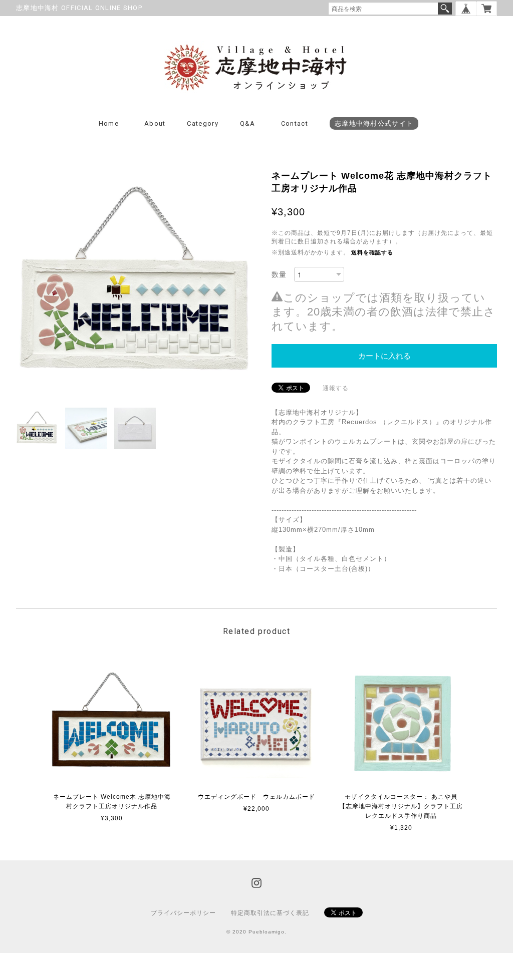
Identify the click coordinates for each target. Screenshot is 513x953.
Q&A (247, 123)
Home (109, 123)
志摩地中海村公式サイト (374, 123)
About (155, 123)
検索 (445, 9)
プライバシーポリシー (183, 912)
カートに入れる (384, 356)
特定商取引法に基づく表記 (270, 912)
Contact (294, 123)
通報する (336, 388)
